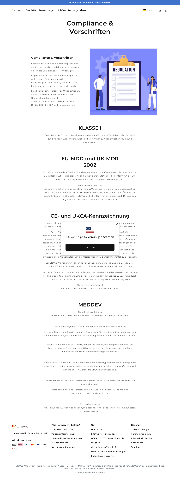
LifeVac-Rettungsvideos (104, 434)
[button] (148, 10)
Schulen (135, 447)
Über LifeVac (98, 429)
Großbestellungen (140, 429)
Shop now (90, 247)
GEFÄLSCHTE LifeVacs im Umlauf (108, 438)
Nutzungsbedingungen (63, 447)
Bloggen (95, 443)
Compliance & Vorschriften (105, 447)
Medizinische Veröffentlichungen (108, 451)
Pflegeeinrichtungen (142, 438)
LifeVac (87, 472)
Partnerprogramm (141, 434)
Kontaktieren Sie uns (62, 429)
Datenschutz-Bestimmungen (67, 438)
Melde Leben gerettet (103, 456)
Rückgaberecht (59, 443)
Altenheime (137, 443)
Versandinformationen (63, 434)
